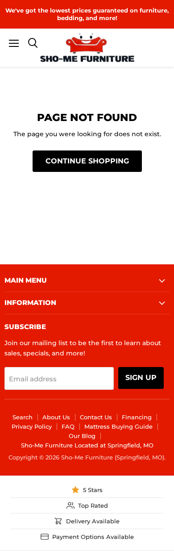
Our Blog (82, 435)
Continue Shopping (87, 161)
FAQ (68, 426)
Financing (137, 417)
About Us (56, 417)
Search (22, 417)
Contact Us (96, 417)
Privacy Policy (32, 426)
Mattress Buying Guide (118, 426)
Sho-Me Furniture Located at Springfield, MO (87, 445)
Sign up (141, 377)
